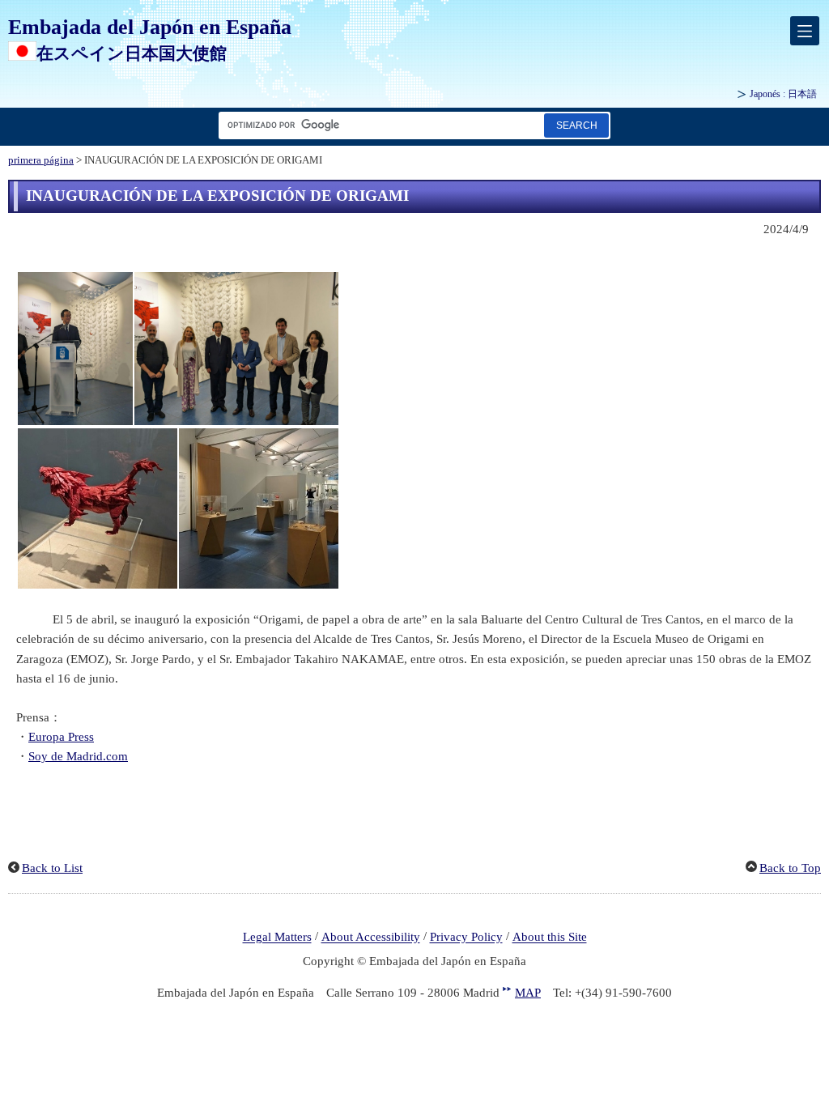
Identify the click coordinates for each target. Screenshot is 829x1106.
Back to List (52, 867)
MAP (528, 992)
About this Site (549, 937)
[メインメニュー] (804, 30)
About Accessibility (370, 937)
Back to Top (790, 867)
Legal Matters (277, 937)
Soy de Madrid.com (78, 756)
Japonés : (783, 94)
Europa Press (61, 736)
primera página (41, 160)
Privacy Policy (466, 937)
